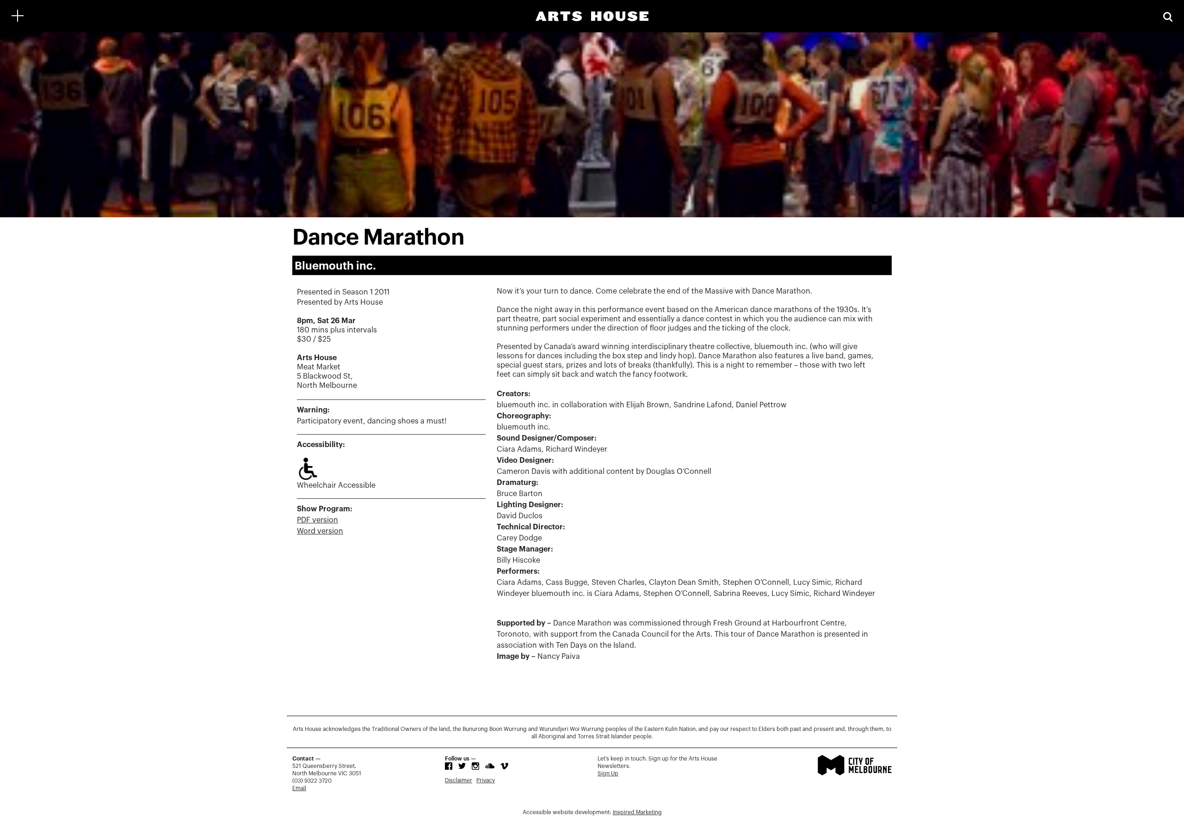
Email (299, 788)
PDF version (317, 520)
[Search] (1167, 16)
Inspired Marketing (637, 812)
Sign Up (608, 773)
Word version (320, 531)
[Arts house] (592, 16)
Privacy (485, 780)
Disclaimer (458, 780)
